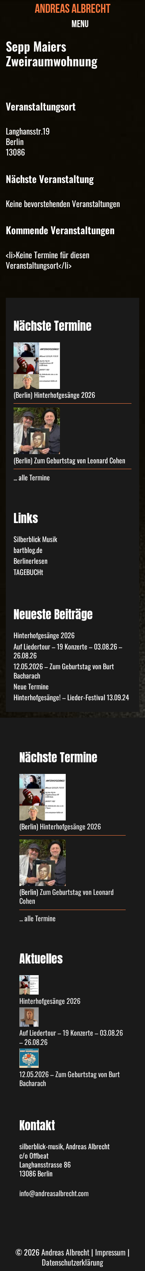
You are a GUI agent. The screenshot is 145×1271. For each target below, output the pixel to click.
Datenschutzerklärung (72, 1262)
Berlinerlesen (31, 561)
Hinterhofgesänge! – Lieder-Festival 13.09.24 (71, 697)
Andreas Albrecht (73, 10)
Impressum (110, 1252)
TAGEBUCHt (28, 572)
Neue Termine (31, 686)
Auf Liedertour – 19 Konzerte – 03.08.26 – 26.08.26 (68, 650)
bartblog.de (28, 550)
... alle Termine (32, 477)
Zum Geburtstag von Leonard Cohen (79, 460)
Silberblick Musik (35, 539)
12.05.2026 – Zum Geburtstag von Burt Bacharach (64, 670)
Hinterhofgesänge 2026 (64, 395)
